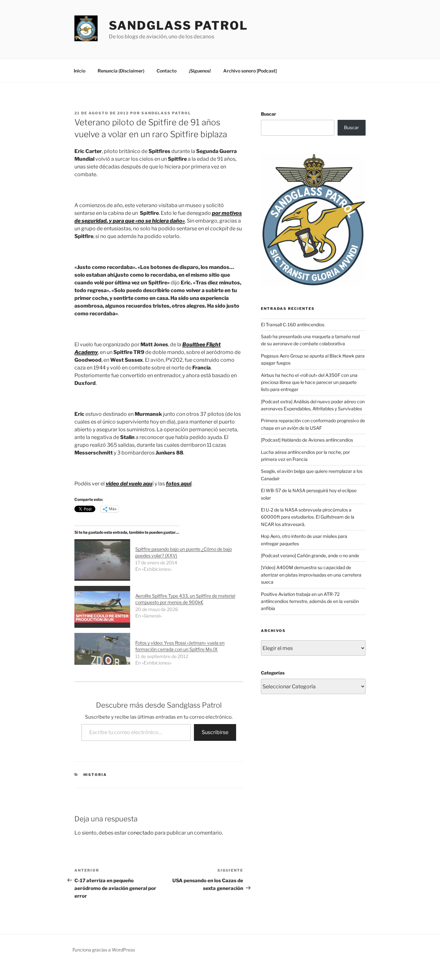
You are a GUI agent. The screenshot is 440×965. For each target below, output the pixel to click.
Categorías (272, 672)
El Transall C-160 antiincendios (292, 324)
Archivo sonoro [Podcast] (250, 70)
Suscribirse (215, 732)
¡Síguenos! (200, 70)
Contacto (167, 70)
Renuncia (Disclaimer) (121, 70)
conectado (141, 833)
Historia (95, 774)
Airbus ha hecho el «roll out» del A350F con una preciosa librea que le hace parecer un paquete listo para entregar (309, 382)
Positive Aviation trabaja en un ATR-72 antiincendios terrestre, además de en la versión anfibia (310, 601)
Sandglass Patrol (178, 25)
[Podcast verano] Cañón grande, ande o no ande (310, 555)
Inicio (79, 70)
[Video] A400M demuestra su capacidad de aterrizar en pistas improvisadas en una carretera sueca (311, 575)
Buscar (268, 114)
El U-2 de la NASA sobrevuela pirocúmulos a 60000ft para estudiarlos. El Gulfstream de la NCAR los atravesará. (307, 517)
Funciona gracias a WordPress (103, 949)
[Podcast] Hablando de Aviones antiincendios (307, 440)
